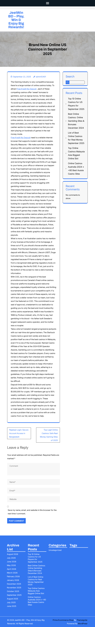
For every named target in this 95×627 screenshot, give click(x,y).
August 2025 (12, 599)
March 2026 (12, 573)
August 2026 (12, 554)
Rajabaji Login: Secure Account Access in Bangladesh (18, 433)
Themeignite (82, 620)
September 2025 (14, 595)
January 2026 (13, 580)
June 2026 (11, 561)
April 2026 (11, 569)
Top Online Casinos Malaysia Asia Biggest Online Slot (36, 591)
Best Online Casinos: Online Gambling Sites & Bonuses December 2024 (76, 121)
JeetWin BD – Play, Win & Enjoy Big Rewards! (16, 20)
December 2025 (14, 584)
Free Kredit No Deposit (26, 89)
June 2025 (11, 606)
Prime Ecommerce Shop (63, 620)
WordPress (82, 623)
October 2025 (13, 591)
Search (70, 76)
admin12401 (41, 77)
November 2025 (14, 587)
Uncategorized (55, 550)
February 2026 (13, 576)
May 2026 (11, 565)
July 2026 (11, 558)
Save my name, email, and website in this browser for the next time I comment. (32, 512)
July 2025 (11, 602)
